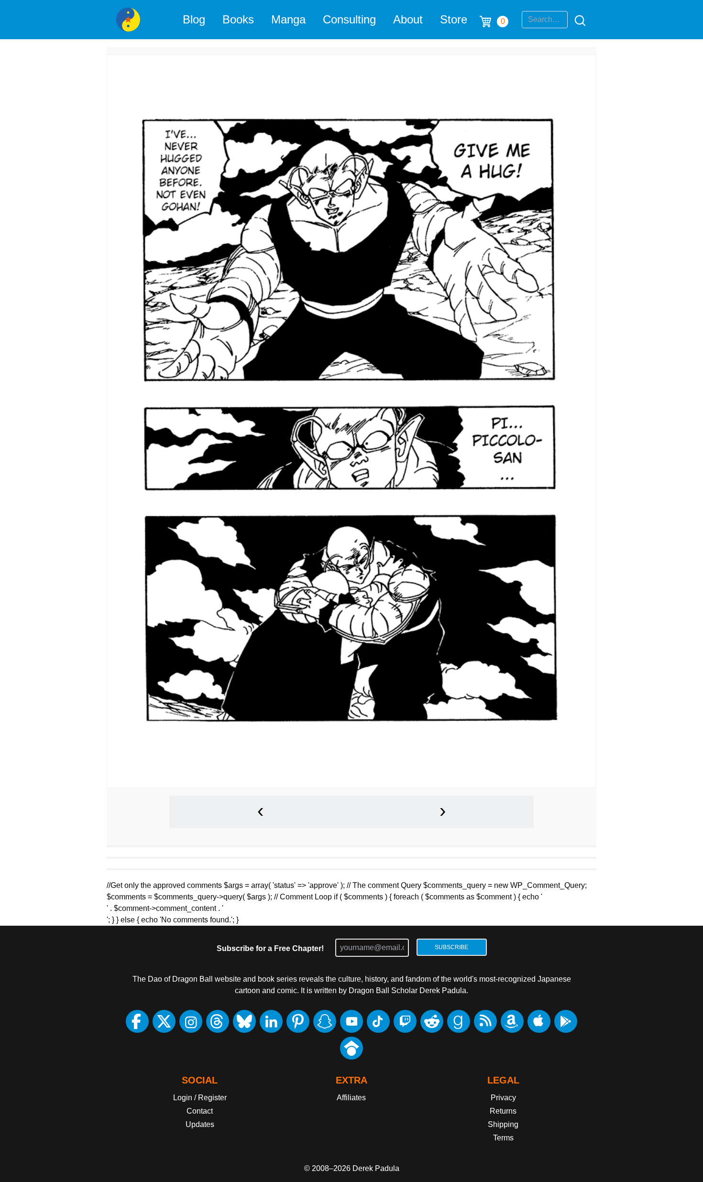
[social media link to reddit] (431, 1021)
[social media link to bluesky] (244, 1021)
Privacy (503, 1098)
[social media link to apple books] (538, 1021)
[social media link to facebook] (137, 1021)
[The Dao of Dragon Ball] (128, 20)
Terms (503, 1138)
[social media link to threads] (217, 1021)
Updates (200, 1124)
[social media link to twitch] (405, 1021)
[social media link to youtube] (351, 1021)
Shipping (503, 1124)
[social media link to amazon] (512, 1021)
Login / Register (200, 1098)
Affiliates (351, 1098)
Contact (200, 1111)
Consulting (349, 19)
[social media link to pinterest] (297, 1021)
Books (238, 19)
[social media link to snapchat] (324, 1021)
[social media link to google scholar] (351, 1048)
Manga (288, 19)
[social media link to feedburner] (485, 1021)
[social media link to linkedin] (271, 1021)
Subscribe (451, 947)
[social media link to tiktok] (378, 1021)
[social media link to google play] (565, 1021)
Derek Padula (375, 1168)
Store (453, 19)
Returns (503, 1111)
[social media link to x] (164, 1021)
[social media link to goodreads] (458, 1021)
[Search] (577, 19)
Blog (194, 19)
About (408, 19)
